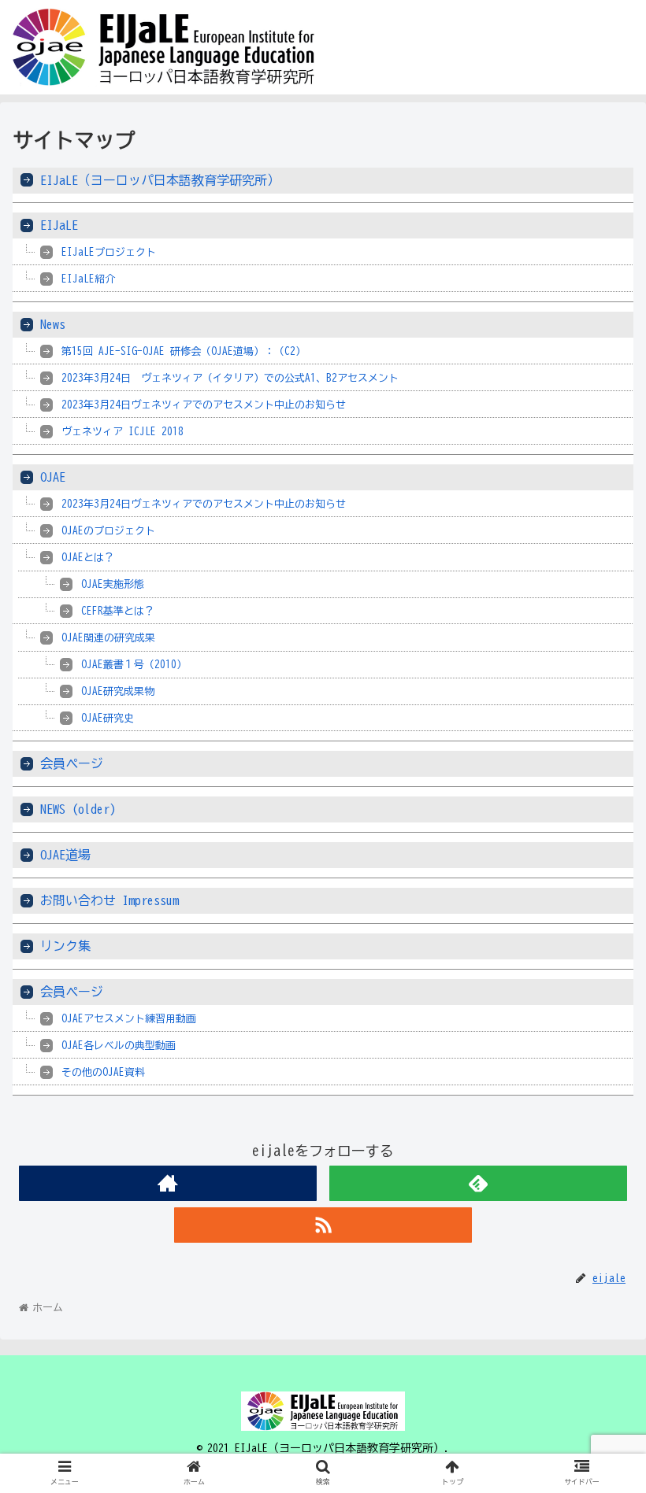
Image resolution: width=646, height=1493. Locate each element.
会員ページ (71, 763)
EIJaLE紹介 (88, 279)
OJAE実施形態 (112, 584)
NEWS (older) (78, 809)
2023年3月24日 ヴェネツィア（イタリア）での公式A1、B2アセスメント (230, 378)
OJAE (52, 477)
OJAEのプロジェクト (108, 531)
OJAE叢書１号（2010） (134, 665)
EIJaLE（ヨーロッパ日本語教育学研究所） (160, 180)
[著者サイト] (168, 1183)
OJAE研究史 (107, 718)
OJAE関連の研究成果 (108, 638)
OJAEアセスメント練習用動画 (128, 1019)
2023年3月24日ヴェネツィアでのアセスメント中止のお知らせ (203, 405)
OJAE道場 (65, 854)
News (52, 324)
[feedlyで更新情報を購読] (478, 1183)
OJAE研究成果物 (117, 691)
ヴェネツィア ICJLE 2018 (122, 432)
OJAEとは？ (87, 557)
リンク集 (65, 946)
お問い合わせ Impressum (109, 900)
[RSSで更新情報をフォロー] (323, 1225)
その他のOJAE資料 (103, 1072)
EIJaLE (59, 225)
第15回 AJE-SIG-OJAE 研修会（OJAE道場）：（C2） (183, 351)
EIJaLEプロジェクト (108, 252)
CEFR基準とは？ (117, 611)
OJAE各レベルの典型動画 (118, 1045)
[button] (597, 1315)
